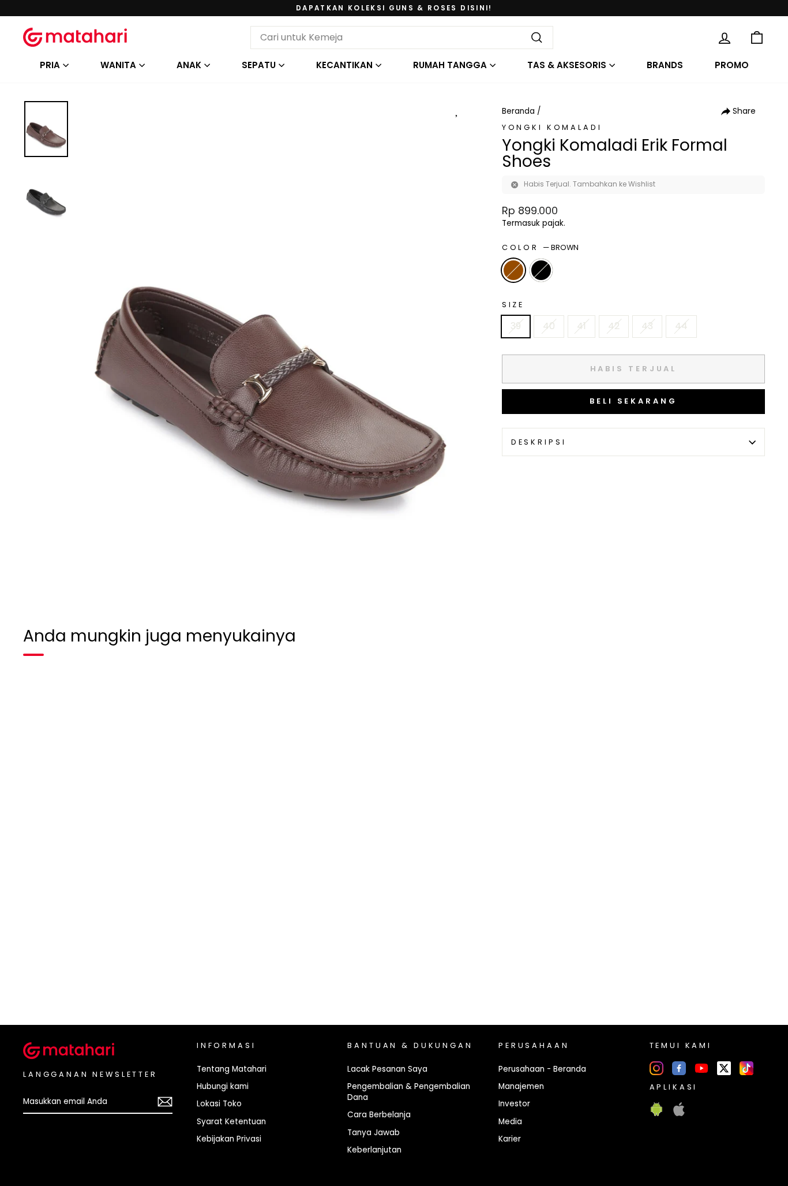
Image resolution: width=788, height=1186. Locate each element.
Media (510, 1121)
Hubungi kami (223, 1086)
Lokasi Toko (219, 1103)
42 (614, 326)
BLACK (541, 270)
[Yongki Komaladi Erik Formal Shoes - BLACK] (60, 976)
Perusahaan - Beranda (542, 1069)
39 (516, 326)
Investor (514, 1103)
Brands (665, 65)
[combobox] (401, 37)
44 (681, 326)
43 (647, 326)
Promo (732, 65)
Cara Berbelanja (379, 1114)
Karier (509, 1138)
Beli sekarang (633, 401)
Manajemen (521, 1086)
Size (513, 304)
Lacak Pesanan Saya (387, 1069)
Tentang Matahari (232, 1069)
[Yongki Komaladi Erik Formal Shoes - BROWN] (39, 976)
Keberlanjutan (374, 1149)
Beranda (518, 111)
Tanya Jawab (373, 1132)
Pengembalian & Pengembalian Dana (408, 1092)
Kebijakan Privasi (229, 1138)
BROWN (513, 270)
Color (540, 247)
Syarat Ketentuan (231, 1121)
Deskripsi (538, 442)
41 (581, 326)
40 (549, 326)
